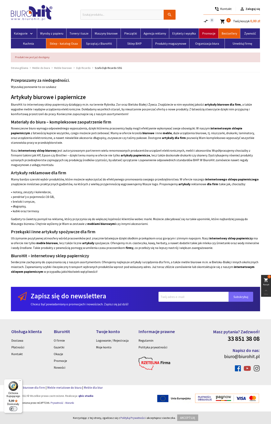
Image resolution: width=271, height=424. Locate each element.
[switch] (13, 408)
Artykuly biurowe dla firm (28, 387)
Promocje (60, 361)
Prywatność (57, 403)
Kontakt (17, 354)
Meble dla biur (93, 387)
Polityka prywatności (152, 347)
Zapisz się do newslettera (68, 295)
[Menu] (20, 381)
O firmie (59, 340)
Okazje (58, 354)
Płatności (17, 347)
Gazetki (59, 347)
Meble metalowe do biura (64, 387)
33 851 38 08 (244, 339)
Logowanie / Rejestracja (112, 340)
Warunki (69, 403)
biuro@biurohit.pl (242, 356)
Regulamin (145, 340)
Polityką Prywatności (132, 418)
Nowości (59, 367)
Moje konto (103, 347)
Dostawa (17, 340)
